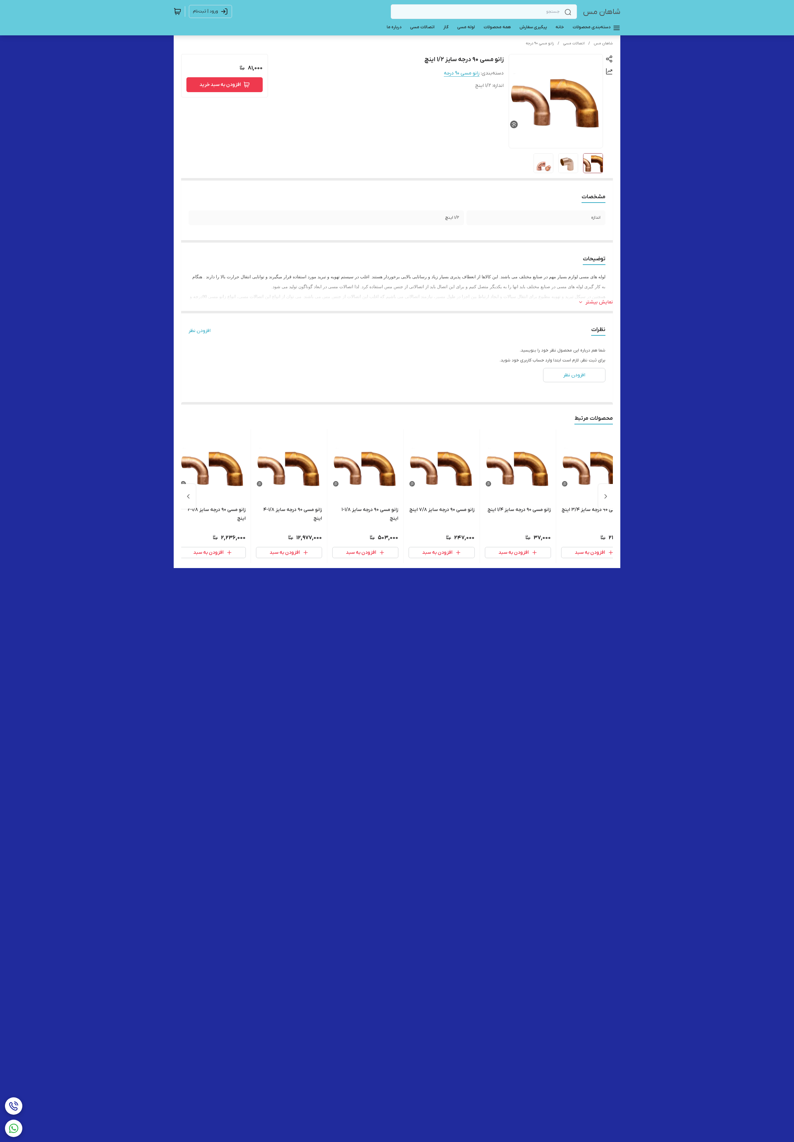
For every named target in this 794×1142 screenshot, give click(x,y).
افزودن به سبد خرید (220, 85)
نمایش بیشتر (599, 302)
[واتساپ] (13, 1128)
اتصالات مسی (574, 43)
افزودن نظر (200, 331)
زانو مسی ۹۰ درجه (540, 43)
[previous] (605, 496)
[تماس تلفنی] (13, 1106)
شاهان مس (601, 12)
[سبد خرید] (177, 11)
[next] (188, 496)
